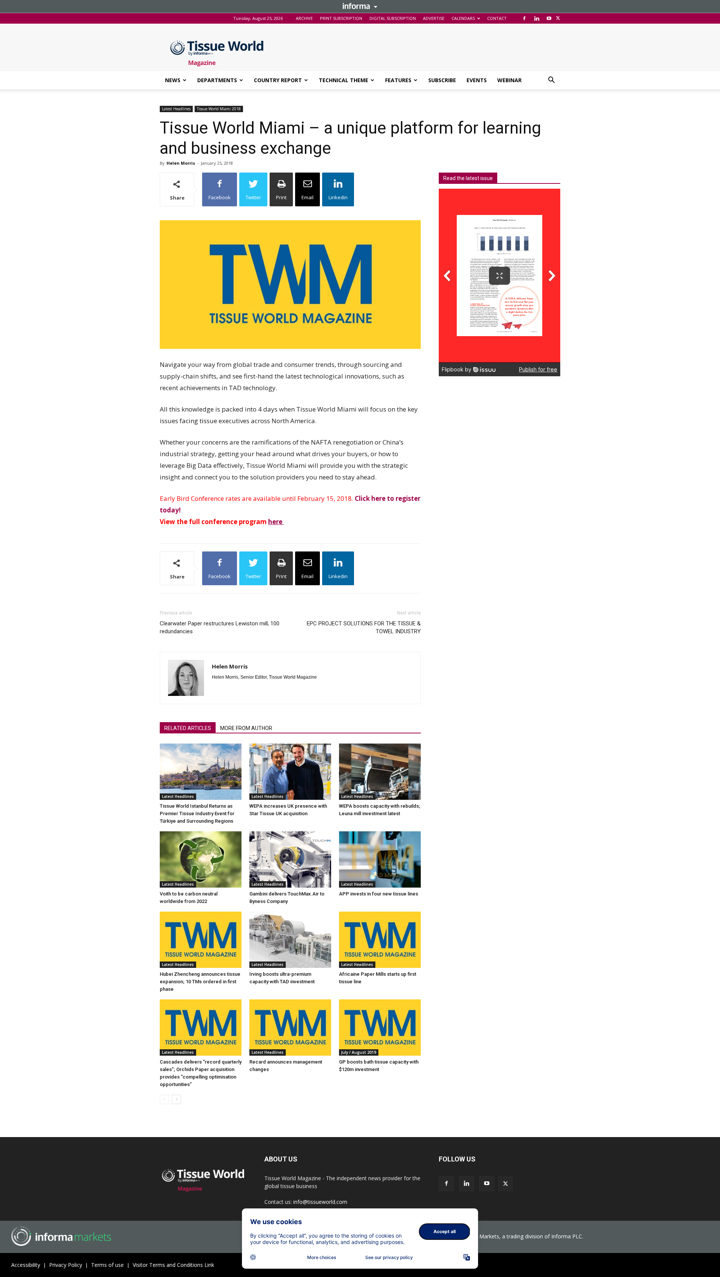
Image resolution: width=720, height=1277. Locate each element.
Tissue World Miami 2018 (219, 108)
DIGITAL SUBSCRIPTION (392, 18)
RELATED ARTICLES (187, 728)
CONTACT (497, 18)
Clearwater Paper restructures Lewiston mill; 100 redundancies (219, 627)
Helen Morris (180, 163)
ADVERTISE (433, 18)
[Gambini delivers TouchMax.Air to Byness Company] (290, 859)
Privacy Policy (65, 1264)
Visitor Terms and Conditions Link (173, 1264)
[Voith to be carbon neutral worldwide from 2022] (201, 859)
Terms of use (107, 1264)
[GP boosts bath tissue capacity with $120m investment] (380, 1027)
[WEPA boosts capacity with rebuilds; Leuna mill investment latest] (380, 772)
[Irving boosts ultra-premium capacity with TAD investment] (290, 940)
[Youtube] (549, 18)
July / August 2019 (358, 1052)
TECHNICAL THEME (343, 80)
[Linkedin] (536, 18)
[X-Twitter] (558, 18)
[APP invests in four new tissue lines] (380, 859)
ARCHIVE (304, 18)
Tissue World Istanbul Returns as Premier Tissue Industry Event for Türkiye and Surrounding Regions (197, 813)
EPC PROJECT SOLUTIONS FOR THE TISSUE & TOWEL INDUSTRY (364, 627)
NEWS (172, 80)
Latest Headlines (176, 108)
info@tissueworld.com (320, 1201)
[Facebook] (524, 18)
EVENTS (476, 80)
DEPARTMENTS (217, 80)
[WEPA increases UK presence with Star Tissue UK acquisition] (290, 772)
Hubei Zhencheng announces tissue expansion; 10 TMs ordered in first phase (200, 981)
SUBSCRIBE (442, 80)
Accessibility (25, 1264)
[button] (551, 80)
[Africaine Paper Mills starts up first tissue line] (380, 940)
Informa (360, 6)
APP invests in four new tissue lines (378, 894)
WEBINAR (509, 80)
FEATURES (398, 80)
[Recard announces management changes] (290, 1027)
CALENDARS (463, 18)
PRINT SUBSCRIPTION (341, 18)
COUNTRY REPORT (278, 80)
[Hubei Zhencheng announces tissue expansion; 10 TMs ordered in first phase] (201, 940)
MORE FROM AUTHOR (246, 728)
